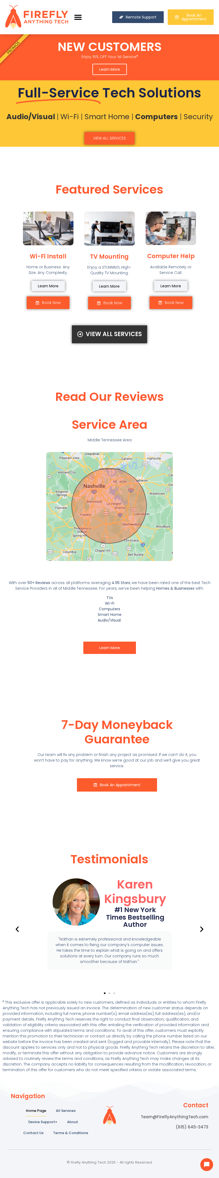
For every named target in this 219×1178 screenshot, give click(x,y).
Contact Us (33, 1132)
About (72, 1121)
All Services (66, 1110)
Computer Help (171, 256)
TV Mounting (109, 257)
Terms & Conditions (70, 1132)
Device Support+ (42, 1121)
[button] (78, 17)
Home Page (36, 1110)
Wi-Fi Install (48, 256)
